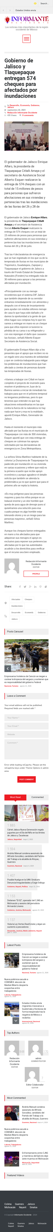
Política (25, 886)
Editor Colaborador (35, 1085)
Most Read (15, 797)
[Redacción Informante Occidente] (11, 566)
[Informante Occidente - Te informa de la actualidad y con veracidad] (26, 20)
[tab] (15, 799)
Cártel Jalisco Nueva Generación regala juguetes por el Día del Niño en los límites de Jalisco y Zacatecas (26, 832)
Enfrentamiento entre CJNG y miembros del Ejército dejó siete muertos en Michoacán (35, 1156)
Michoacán (27, 910)
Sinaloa (33, 1207)
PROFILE (36, 574)
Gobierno (35, 105)
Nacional (7, 686)
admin (38, 1058)
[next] (45, 668)
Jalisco (10, 107)
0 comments (28, 115)
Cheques (28, 599)
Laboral (7, 995)
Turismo (15, 686)
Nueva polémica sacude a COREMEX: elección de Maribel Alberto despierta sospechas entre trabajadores (16, 985)
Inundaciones (17, 606)
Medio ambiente (29, 931)
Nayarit (18, 886)
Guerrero (10, 866)
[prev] (7, 668)
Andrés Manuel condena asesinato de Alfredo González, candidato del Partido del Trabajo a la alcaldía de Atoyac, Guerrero (35, 1113)
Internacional (27, 1021)
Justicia (19, 910)
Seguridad (18, 839)
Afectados (15, 599)
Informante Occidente (23, 1215)
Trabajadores (16, 995)
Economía (25, 105)
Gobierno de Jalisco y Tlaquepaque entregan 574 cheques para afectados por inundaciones (20, 78)
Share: (8, 586)
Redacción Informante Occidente (22, 113)
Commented (38, 797)
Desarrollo (14, 105)
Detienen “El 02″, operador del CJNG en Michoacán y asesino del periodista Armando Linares (25, 903)
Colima (7, 1204)
